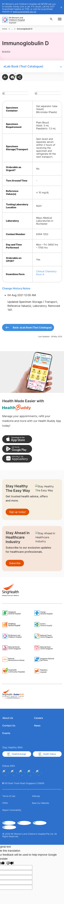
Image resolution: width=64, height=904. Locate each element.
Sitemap (36, 796)
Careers (38, 717)
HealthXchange (19, 754)
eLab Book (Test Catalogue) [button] (23, 66)
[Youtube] (14, 773)
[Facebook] (5, 773)
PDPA (5, 803)
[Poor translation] (10, 863)
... (12, 29)
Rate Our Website (40, 803)
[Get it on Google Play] (17, 449)
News (37, 725)
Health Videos (49, 754)
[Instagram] (22, 773)
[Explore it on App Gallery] (17, 458)
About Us (7, 717)
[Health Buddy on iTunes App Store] (17, 439)
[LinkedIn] (30, 773)
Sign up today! (17, 511)
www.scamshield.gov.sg (24, 11)
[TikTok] (39, 773)
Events (6, 733)
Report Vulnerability (11, 810)
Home (4, 29)
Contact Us (8, 725)
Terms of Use (8, 796)
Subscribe (14, 563)
